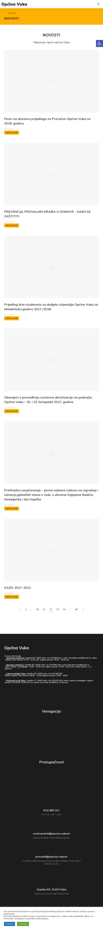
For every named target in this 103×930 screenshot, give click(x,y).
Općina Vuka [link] (14, 4)
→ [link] (83, 609)
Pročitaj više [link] (12, 133)
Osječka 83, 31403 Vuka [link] (51, 889)
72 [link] (50, 609)
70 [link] (37, 609)
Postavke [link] (9, 924)
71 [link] (44, 609)
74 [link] (64, 609)
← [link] (20, 609)
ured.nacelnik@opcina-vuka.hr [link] (51, 833)
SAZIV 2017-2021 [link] (17, 588)
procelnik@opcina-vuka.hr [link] (51, 856)
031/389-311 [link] (51, 810)
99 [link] (76, 609)
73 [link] (57, 609)
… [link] (31, 609)
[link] (99, 43)
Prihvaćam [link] (23, 924)
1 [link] (26, 609)
